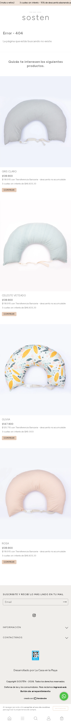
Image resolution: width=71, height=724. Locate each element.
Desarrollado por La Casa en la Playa (35, 670)
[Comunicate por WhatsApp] (64, 696)
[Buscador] (35, 718)
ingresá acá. (60, 687)
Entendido (60, 708)
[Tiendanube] (35, 698)
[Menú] (22, 718)
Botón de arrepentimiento (35, 691)
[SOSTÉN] (9, 718)
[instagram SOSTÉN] (34, 615)
